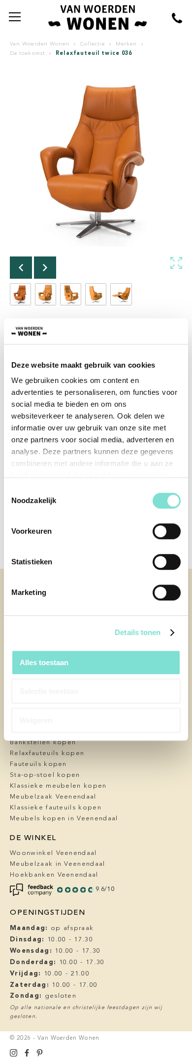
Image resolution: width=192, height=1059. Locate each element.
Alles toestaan (44, 662)
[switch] (167, 531)
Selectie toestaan (49, 691)
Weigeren (36, 720)
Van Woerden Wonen (39, 44)
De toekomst (27, 53)
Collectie (92, 44)
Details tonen (137, 633)
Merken (126, 44)
